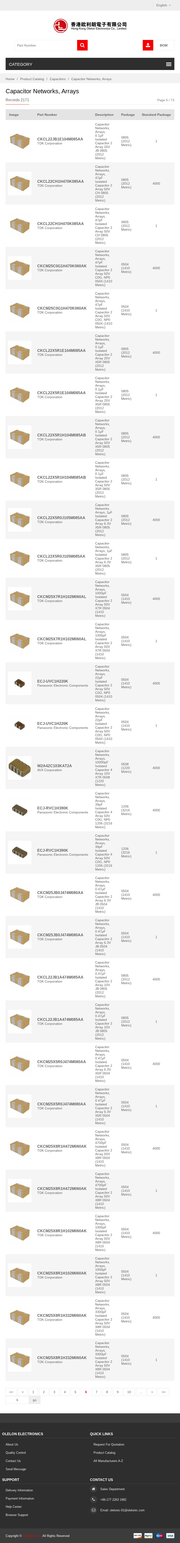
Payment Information (20, 1498)
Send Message (16, 1469)
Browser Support (17, 1515)
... (141, 1392)
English (161, 5)
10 (129, 1392)
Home (10, 79)
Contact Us (13, 1461)
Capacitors (58, 79)
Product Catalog (32, 79)
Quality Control (16, 1452)
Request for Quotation (109, 1444)
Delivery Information (19, 1490)
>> (163, 1392)
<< (11, 1392)
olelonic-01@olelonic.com (127, 1510)
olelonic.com (31, 1536)
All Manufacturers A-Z (108, 1461)
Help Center (14, 1506)
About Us (12, 1444)
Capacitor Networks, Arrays (91, 79)
